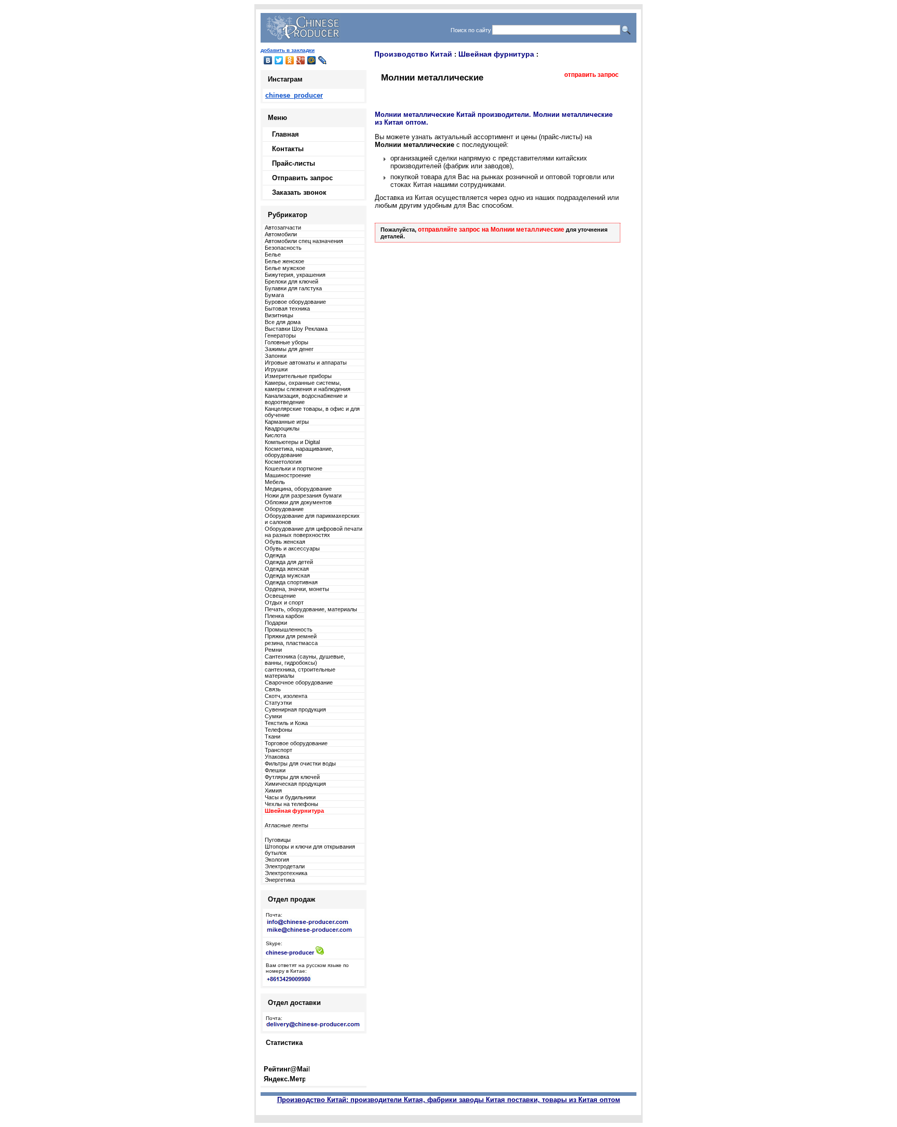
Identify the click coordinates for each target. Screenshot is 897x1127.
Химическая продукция (295, 784)
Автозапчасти (283, 227)
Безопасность (283, 248)
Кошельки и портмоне (293, 468)
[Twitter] (279, 60)
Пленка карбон (284, 616)
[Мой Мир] (311, 60)
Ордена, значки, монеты (297, 589)
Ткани (272, 736)
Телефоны (278, 730)
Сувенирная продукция (295, 709)
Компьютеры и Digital (292, 442)
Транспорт (278, 750)
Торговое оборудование (296, 743)
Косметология (283, 462)
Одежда (275, 555)
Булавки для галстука (293, 288)
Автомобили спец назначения (304, 241)
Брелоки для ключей (291, 281)
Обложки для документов (298, 502)
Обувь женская (285, 542)
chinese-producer (290, 952)
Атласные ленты (286, 825)
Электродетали (285, 866)
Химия (273, 790)
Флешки (275, 770)
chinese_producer (294, 95)
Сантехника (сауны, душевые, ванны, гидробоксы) (305, 659)
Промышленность (288, 629)
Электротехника (286, 873)
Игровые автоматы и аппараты (306, 362)
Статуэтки (278, 703)
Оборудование (284, 509)
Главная (285, 134)
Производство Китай (413, 54)
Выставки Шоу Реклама (296, 329)
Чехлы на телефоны (291, 804)
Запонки (276, 356)
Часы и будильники (290, 797)
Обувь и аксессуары (292, 548)
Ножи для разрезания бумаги (303, 495)
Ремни (273, 650)
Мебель (275, 482)
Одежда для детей (289, 562)
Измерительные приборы (298, 376)
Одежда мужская (287, 575)
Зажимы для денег (289, 349)
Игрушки (276, 369)
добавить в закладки (288, 50)
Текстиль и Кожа (286, 723)
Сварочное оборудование (299, 682)
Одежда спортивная (291, 582)
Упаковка (277, 757)
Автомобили (281, 234)
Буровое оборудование (295, 302)
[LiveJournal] (322, 60)
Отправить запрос (302, 178)
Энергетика (280, 880)
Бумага (274, 295)
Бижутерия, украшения (295, 275)
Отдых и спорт (284, 602)
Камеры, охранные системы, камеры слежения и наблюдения (307, 386)
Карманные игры (287, 422)
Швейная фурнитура (496, 54)
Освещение (280, 596)
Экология (277, 859)
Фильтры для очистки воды (300, 763)
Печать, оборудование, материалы (311, 609)
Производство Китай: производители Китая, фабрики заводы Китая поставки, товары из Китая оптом (448, 1100)
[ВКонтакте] (268, 60)
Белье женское (284, 261)
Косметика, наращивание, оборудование (299, 452)
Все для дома (283, 322)
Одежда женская (287, 569)
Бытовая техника (287, 308)
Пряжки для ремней (291, 636)
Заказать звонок (299, 192)
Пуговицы (278, 840)
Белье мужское (285, 268)
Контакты (288, 149)
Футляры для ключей (292, 777)
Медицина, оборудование (298, 489)
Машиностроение (288, 475)
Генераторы (280, 335)
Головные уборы (286, 342)
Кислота (275, 435)
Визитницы (279, 315)
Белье (273, 254)
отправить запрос (591, 74)
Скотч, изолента (286, 696)
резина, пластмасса (291, 643)
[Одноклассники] (289, 60)
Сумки (273, 716)
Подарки (276, 623)
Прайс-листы (293, 163)
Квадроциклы (282, 428)
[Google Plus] (300, 60)
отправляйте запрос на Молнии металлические (491, 229)
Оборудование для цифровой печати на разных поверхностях (313, 532)
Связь (273, 689)
